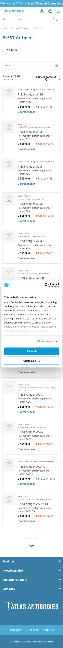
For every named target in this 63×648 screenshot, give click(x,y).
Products (11, 50)
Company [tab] (9, 589)
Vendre (50, 641)
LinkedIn (32, 630)
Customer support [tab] (15, 579)
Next (31, 545)
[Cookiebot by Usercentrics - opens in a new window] (45, 285)
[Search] (55, 19)
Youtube (48, 630)
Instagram (15, 630)
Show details (45, 341)
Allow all (32, 351)
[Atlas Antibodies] (13, 11)
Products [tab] (8, 561)
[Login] (42, 11)
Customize (29, 360)
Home (5, 28)
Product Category (20, 28)
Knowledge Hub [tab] (13, 570)
